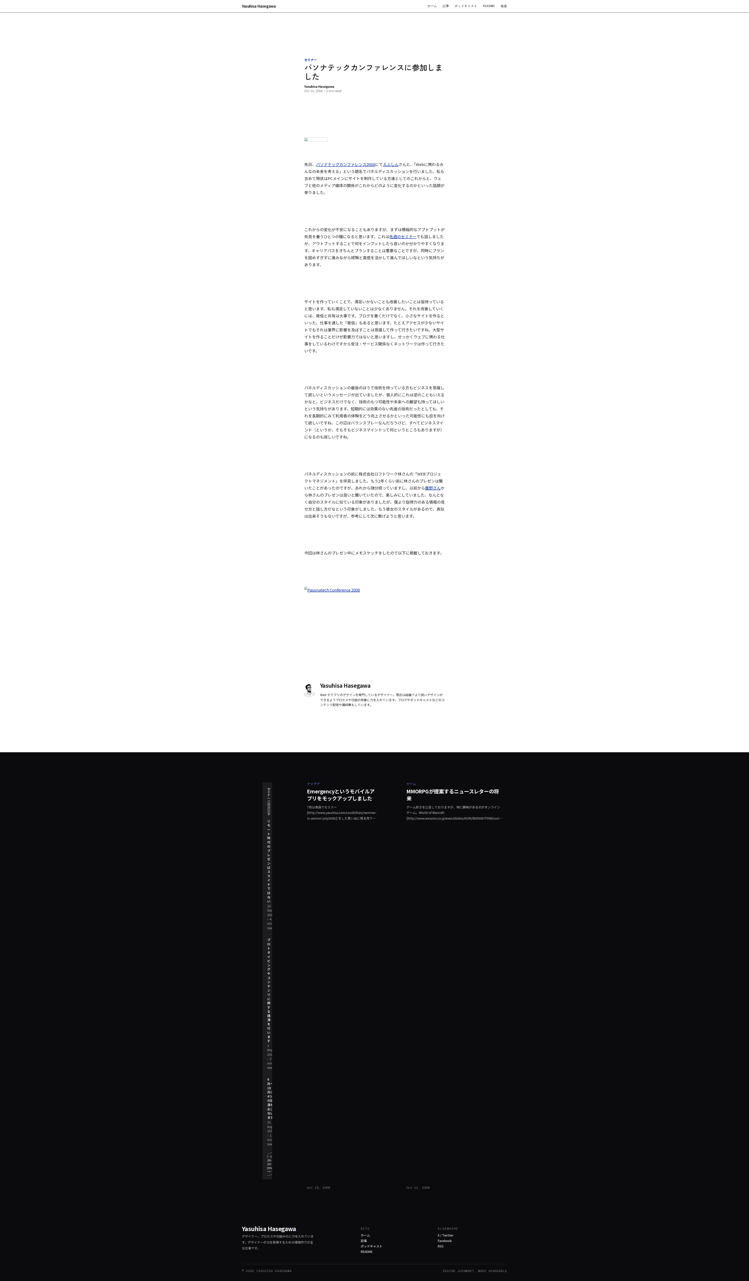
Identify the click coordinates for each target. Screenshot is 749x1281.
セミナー (310, 60)
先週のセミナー (402, 236)
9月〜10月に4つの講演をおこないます (270, 1098)
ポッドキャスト (465, 6)
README (489, 6)
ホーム (432, 6)
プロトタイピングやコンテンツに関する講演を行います (268, 990)
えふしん (390, 164)
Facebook (445, 1240)
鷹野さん (433, 488)
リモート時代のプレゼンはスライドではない (268, 861)
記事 (446, 6)
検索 (504, 6)
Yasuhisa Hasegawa (259, 6)
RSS (441, 1246)
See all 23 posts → (271, 1164)
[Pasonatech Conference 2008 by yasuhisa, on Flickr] (374, 630)
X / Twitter (445, 1235)
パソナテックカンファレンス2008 (345, 164)
